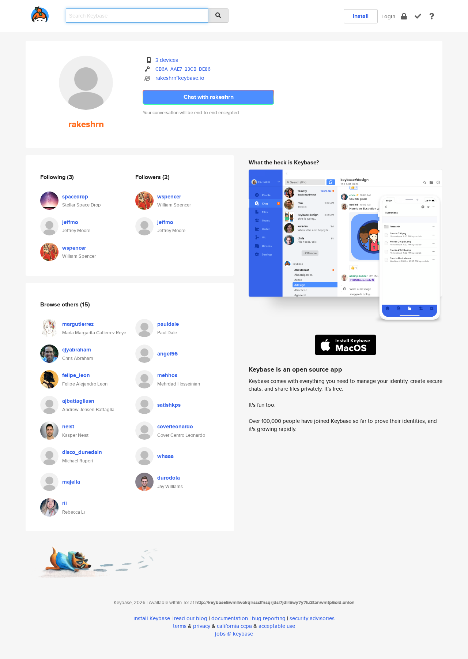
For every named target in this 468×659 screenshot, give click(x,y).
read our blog (190, 618)
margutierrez (78, 324)
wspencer (74, 248)
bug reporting (269, 618)
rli (64, 503)
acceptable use (276, 626)
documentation (229, 618)
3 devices (166, 60)
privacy (201, 626)
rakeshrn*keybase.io (179, 78)
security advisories (312, 618)
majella (71, 482)
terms (179, 626)
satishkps (169, 405)
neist (68, 426)
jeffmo (70, 222)
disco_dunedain (82, 452)
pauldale (168, 324)
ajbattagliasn (78, 401)
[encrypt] (404, 16)
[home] (40, 13)
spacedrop (75, 197)
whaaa (165, 456)
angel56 (167, 354)
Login (388, 16)
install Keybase (151, 618)
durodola (168, 478)
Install (361, 16)
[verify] (418, 16)
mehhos (167, 375)
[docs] (431, 16)
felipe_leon (76, 375)
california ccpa (234, 626)
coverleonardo (175, 426)
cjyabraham (76, 350)
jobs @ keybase (234, 633)
